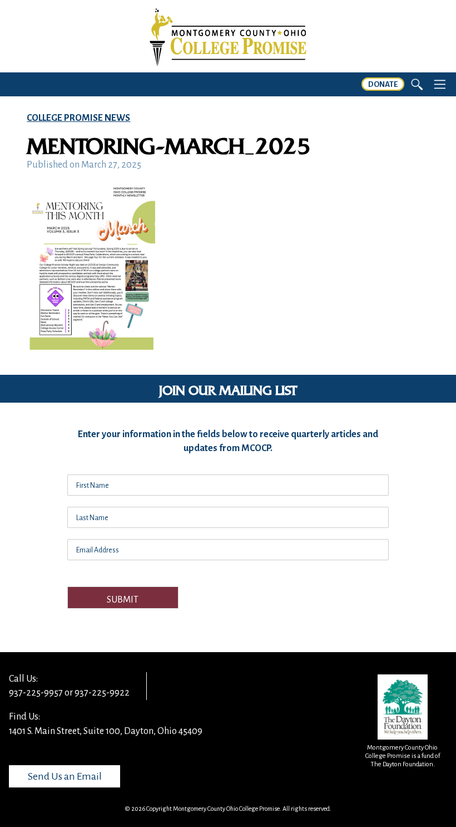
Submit (122, 600)
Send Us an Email (65, 776)
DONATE (383, 84)
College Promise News (78, 118)
